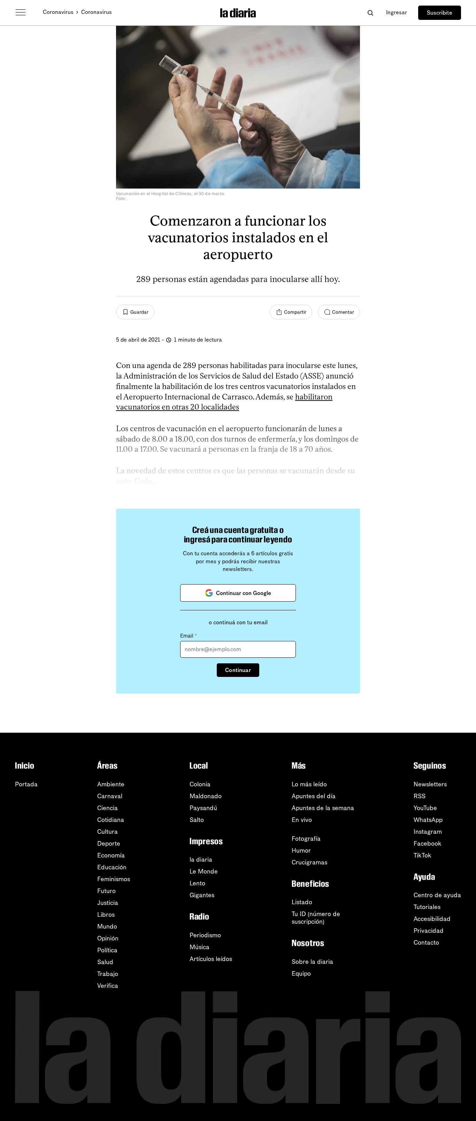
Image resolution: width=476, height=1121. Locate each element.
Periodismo (205, 935)
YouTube (425, 808)
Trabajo (107, 974)
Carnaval (109, 796)
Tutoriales (427, 907)
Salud (105, 962)
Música (199, 947)
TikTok (422, 855)
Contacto (426, 942)
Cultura (107, 832)
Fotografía (306, 838)
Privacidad (429, 931)
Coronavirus (58, 12)
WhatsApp (428, 820)
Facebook (428, 843)
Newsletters (430, 784)
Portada (26, 784)
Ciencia (107, 808)
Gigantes (202, 895)
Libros (106, 914)
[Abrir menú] (20, 12)
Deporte (108, 843)
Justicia (107, 903)
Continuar (238, 670)
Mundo (107, 926)
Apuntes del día (314, 796)
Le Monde (204, 871)
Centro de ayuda (437, 895)
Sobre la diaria (312, 962)
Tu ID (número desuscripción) (316, 917)
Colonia (200, 784)
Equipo (301, 973)
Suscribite (439, 12)
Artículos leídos (211, 959)
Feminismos (113, 879)
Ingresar (396, 12)
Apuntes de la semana (323, 808)
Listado (302, 902)
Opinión (107, 938)
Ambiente (110, 784)
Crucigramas (309, 862)
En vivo (302, 820)
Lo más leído (309, 784)
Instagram (428, 832)
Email (188, 636)
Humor (301, 850)
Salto (197, 820)
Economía (111, 855)
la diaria (201, 859)
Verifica (107, 986)
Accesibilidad (432, 919)
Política (107, 950)
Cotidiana (110, 820)
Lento (197, 883)
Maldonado (206, 796)
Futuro (106, 891)
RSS (419, 796)
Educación (111, 867)
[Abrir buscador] (370, 13)
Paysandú (203, 808)
